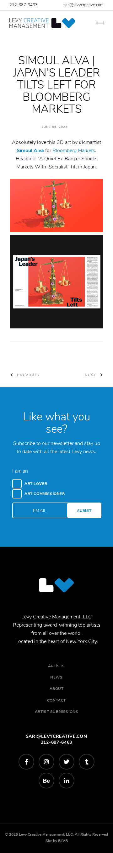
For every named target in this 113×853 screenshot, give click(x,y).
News (56, 677)
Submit (84, 510)
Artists (56, 665)
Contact (56, 700)
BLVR (63, 840)
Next (91, 375)
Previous (27, 375)
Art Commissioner (44, 493)
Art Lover (35, 483)
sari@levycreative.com (83, 5)
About (57, 688)
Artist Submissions (56, 711)
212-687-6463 (23, 5)
